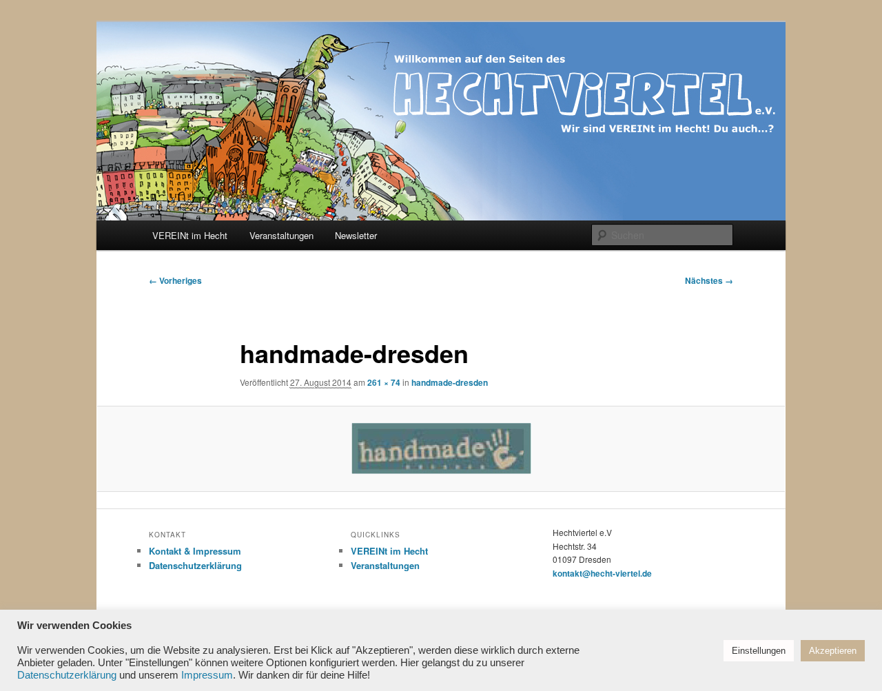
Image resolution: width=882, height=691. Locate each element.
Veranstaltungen (281, 235)
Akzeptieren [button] (833, 651)
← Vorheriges (175, 280)
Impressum (207, 675)
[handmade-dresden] (441, 448)
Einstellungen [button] (759, 651)
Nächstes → (709, 280)
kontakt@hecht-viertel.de (602, 573)
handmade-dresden (449, 382)
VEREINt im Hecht (189, 235)
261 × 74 (383, 382)
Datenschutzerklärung (195, 565)
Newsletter (356, 235)
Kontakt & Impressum (195, 550)
